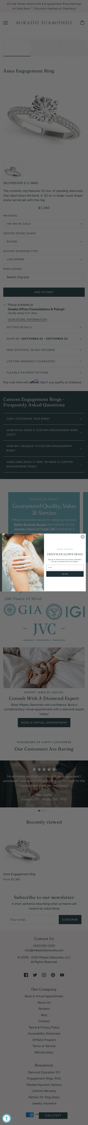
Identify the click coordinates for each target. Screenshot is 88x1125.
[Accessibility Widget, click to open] (6, 1118)
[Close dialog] (82, 536)
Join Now (65, 574)
